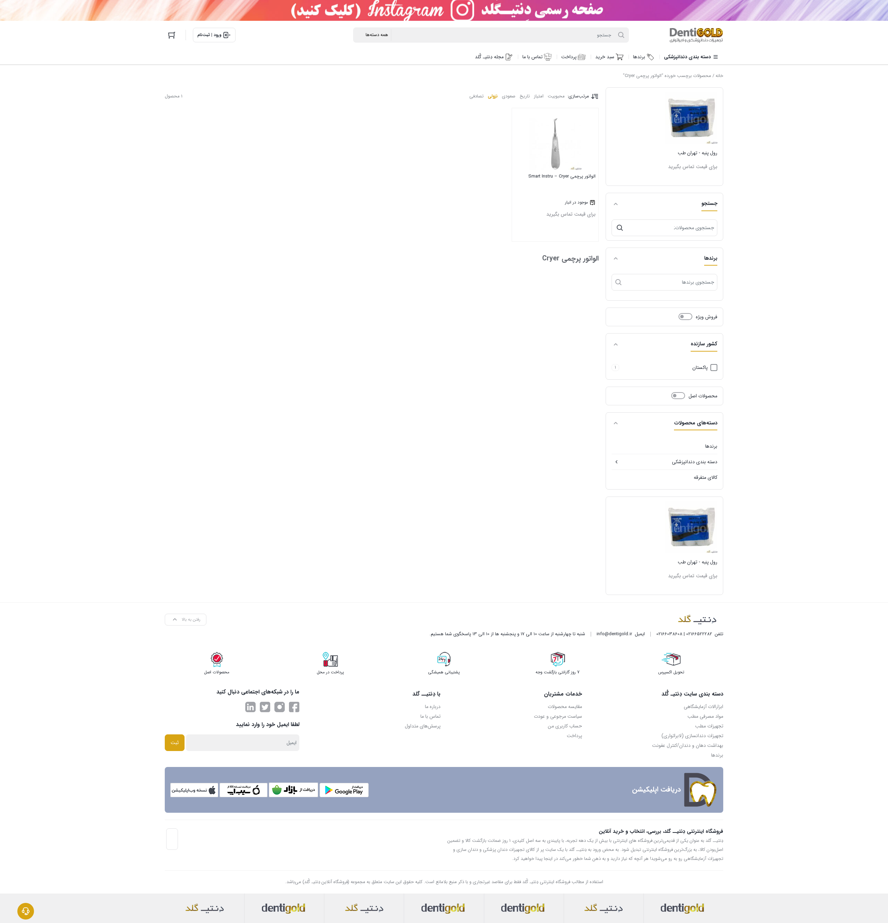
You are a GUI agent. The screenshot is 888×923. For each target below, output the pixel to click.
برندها (711, 446)
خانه (719, 75)
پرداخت (574, 736)
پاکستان (700, 367)
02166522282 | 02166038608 (684, 634)
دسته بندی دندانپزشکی (694, 462)
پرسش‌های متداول (423, 726)
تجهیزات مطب (709, 726)
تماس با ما (430, 716)
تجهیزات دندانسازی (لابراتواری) (692, 736)
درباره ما (433, 706)
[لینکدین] (250, 707)
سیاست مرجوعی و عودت (558, 716)
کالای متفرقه (705, 477)
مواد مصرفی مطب (705, 716)
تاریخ (525, 96)
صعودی (508, 96)
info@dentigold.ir (614, 634)
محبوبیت (556, 96)
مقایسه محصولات (565, 706)
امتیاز (539, 96)
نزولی (493, 96)
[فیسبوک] (294, 707)
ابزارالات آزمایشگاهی (703, 706)
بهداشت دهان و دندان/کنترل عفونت (687, 745)
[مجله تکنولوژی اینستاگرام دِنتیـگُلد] (279, 707)
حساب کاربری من (565, 726)
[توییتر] (265, 707)
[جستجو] (620, 227)
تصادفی (476, 96)
